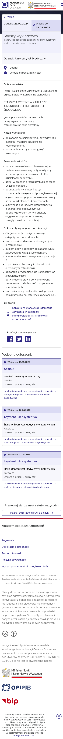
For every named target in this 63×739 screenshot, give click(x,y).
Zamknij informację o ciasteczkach (59, 716)
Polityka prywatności (14, 560)
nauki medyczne (12, 443)
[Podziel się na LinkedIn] (28, 339)
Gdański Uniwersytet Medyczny (25, 58)
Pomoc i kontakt (11, 553)
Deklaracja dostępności (15, 547)
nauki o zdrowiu (12, 487)
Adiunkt (9, 369)
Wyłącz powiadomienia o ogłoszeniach (25, 566)
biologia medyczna (13, 395)
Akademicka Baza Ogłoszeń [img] (13, 5)
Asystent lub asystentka (20, 417)
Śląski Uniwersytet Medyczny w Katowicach (29, 425)
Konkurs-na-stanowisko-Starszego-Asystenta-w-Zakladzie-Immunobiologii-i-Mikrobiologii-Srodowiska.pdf (32, 314)
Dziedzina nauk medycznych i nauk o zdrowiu (30, 391)
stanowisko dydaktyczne (37, 443)
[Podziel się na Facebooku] (10, 339)
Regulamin (8, 540)
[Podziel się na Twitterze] (19, 339)
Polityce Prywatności (24, 735)
